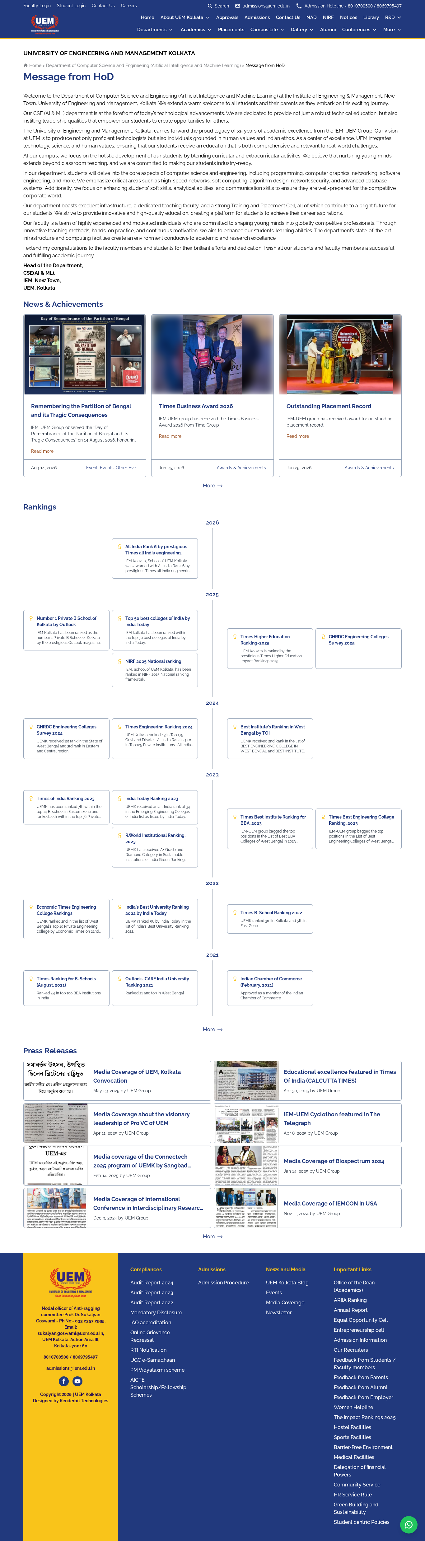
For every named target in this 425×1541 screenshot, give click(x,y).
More (389, 29)
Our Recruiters (351, 1350)
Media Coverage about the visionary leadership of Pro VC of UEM (141, 1118)
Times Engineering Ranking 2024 (159, 726)
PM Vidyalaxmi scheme (157, 1370)
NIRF (328, 17)
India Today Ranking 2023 (151, 798)
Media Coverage (285, 1303)
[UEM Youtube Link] (77, 1381)
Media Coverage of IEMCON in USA (330, 1203)
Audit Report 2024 (151, 1283)
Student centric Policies (362, 1522)
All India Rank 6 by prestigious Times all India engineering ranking (156, 553)
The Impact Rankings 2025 (365, 1417)
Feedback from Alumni (360, 1387)
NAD (311, 17)
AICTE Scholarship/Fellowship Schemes (158, 1387)
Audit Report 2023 (151, 1293)
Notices (348, 17)
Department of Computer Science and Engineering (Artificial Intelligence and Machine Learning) (143, 65)
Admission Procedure (223, 1283)
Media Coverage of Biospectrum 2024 (334, 1161)
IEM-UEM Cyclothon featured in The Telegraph (332, 1118)
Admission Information (360, 1340)
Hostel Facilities (352, 1427)
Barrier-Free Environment (363, 1447)
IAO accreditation (150, 1323)
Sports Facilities (352, 1437)
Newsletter (279, 1313)
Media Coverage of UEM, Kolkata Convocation (137, 1076)
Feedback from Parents (361, 1377)
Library (371, 17)
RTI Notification (148, 1350)
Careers (129, 5)
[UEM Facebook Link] (64, 1381)
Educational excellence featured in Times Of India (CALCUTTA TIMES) (340, 1076)
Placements (231, 29)
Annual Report (351, 1310)
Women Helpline (353, 1407)
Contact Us (103, 5)
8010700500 (360, 6)
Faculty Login (37, 5)
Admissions (257, 17)
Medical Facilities (354, 1457)
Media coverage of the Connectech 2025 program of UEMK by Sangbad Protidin (140, 1161)
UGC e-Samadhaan (152, 1360)
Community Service (357, 1485)
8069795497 (389, 6)
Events (274, 1293)
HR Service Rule (353, 1495)
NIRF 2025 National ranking (153, 661)
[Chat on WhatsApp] (409, 1525)
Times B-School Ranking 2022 (271, 912)
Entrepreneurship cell (359, 1330)
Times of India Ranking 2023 (66, 798)
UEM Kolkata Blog (287, 1283)
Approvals (227, 17)
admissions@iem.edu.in (266, 5)
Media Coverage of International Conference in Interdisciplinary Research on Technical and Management (148, 1204)
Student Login (71, 5)
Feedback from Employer (363, 1397)
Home (147, 17)
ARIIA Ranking (350, 1300)
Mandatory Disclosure (156, 1313)
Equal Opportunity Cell (361, 1320)
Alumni (328, 29)
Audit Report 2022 (151, 1303)
